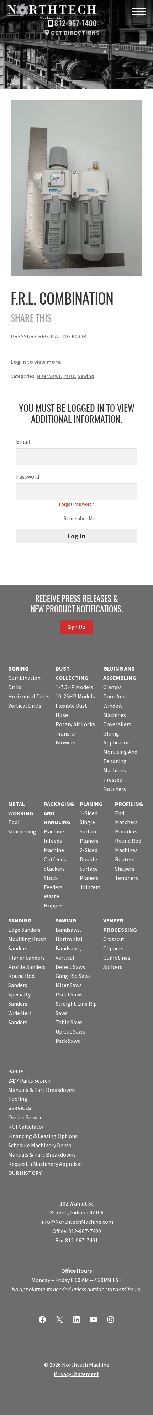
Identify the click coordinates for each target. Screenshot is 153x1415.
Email (23, 441)
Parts (69, 376)
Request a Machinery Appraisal (45, 1163)
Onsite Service (25, 1117)
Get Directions (75, 32)
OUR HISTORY (25, 1172)
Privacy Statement (76, 1373)
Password (27, 476)
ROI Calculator (26, 1126)
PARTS (16, 1071)
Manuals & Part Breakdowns (42, 1089)
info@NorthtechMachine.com (76, 1221)
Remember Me (78, 518)
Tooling (17, 1098)
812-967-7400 (75, 24)
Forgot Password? (76, 504)
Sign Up (76, 627)
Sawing (86, 376)
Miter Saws (49, 376)
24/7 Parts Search (29, 1080)
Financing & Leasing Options (43, 1135)
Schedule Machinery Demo (40, 1145)
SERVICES (19, 1108)
